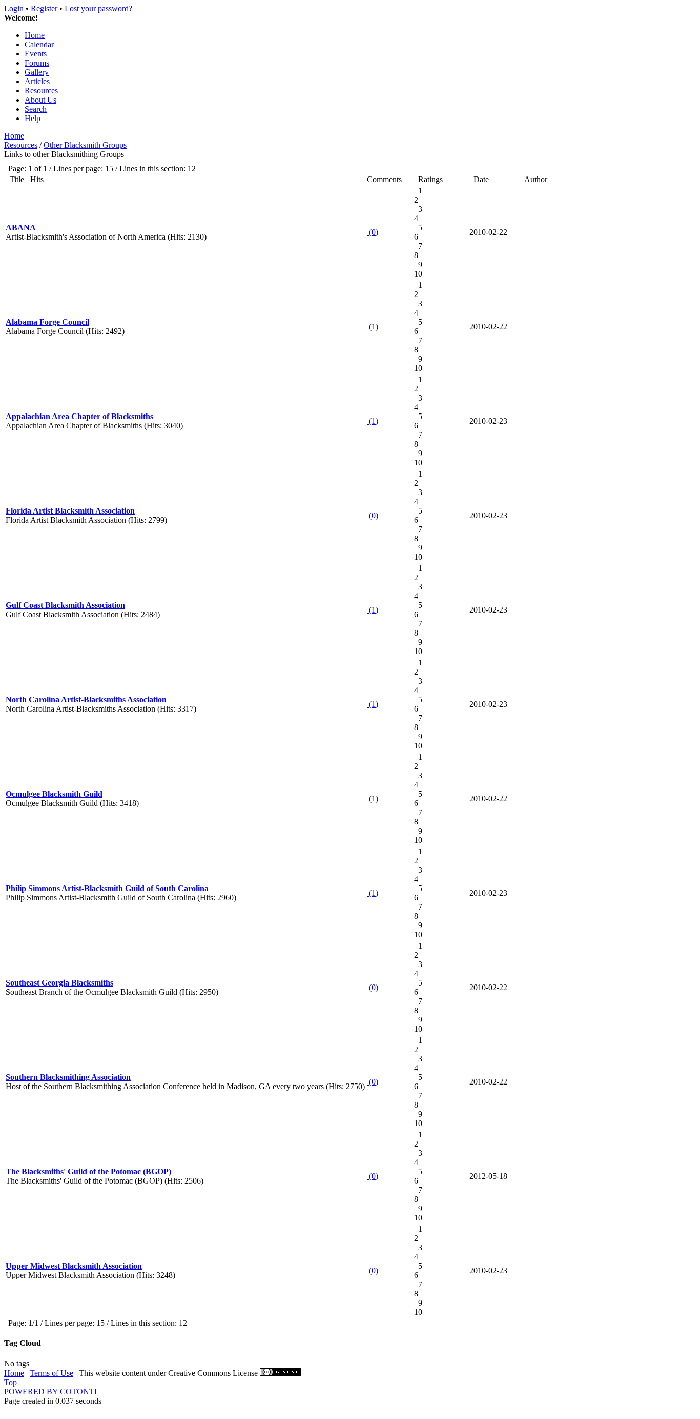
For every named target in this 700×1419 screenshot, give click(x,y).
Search (36, 109)
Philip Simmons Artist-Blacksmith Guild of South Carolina (107, 888)
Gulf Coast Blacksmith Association (65, 605)
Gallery (37, 72)
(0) (372, 232)
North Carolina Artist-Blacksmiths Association (86, 699)
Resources (41, 90)
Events (36, 53)
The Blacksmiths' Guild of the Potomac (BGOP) (88, 1171)
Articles (37, 81)
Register (44, 8)
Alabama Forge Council (47, 322)
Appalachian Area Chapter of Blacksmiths (79, 416)
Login (14, 8)
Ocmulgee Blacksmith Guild (54, 794)
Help (32, 118)
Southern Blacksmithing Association (68, 1077)
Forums (37, 62)
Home (35, 35)
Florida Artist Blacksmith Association (70, 510)
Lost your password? (98, 8)
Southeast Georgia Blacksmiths (59, 982)
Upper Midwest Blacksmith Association (74, 1266)
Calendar (39, 44)
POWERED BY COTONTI (50, 1391)
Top (10, 1382)
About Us (40, 99)
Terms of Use (51, 1373)
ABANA (21, 227)
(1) (372, 326)
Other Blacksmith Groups (85, 145)
